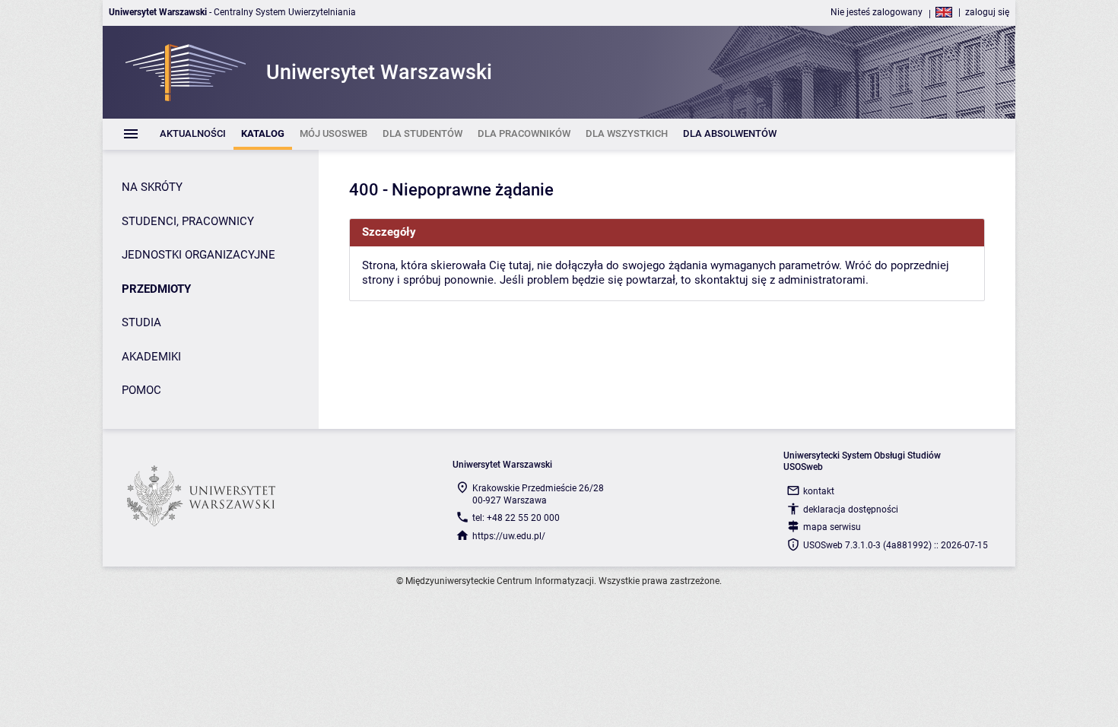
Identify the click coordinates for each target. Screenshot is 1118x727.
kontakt (818, 491)
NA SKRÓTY (152, 187)
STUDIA (141, 322)
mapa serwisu (832, 527)
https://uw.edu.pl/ (508, 536)
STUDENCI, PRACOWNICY (188, 221)
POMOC (141, 390)
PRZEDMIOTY (156, 289)
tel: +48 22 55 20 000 (516, 518)
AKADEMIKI (151, 357)
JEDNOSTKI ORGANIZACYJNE (198, 255)
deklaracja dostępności (850, 509)
